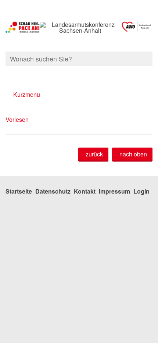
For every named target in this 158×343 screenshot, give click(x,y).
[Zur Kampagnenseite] (23, 27)
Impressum (114, 191)
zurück (94, 154)
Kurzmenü (26, 94)
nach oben (133, 154)
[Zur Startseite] (136, 27)
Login (141, 191)
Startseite (19, 191)
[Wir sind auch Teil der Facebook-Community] (151, 73)
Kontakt (85, 191)
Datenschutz (53, 191)
